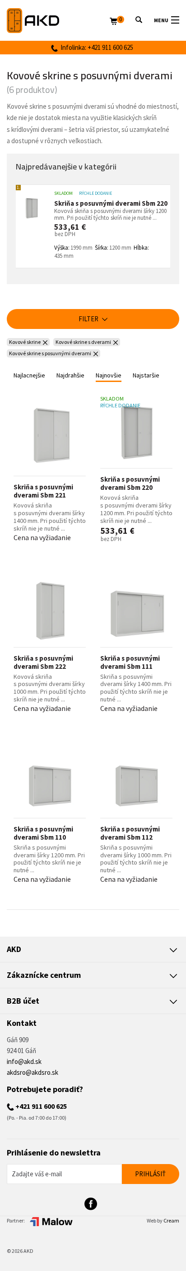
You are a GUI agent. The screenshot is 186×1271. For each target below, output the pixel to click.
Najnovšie (108, 375)
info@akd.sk (24, 1061)
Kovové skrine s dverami (83, 341)
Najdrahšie (70, 375)
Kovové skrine (25, 341)
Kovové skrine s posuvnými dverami (50, 353)
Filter (89, 318)
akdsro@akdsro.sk (32, 1072)
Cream (171, 1220)
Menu (161, 20)
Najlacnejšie (29, 375)
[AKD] (58, 20)
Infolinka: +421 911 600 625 (95, 47)
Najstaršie (146, 375)
